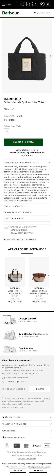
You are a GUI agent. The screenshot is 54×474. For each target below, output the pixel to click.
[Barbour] (10, 13)
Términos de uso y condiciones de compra (27, 452)
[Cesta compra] (48, 4)
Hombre (10, 381)
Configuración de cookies (39, 467)
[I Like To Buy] (27, 4)
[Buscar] (42, 4)
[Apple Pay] (47, 445)
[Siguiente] (50, 55)
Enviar (40, 389)
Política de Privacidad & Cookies (27, 455)
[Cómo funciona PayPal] (36, 445)
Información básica (27, 459)
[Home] (33, 13)
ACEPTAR (18, 470)
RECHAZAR (38, 470)
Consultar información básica (16, 404)
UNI (6, 131)
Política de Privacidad (12, 407)
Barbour (20, 239)
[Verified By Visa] (16, 445)
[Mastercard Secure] (26, 445)
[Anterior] (3, 55)
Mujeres (38, 13)
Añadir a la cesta (23, 142)
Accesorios (47, 13)
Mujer (23, 381)
